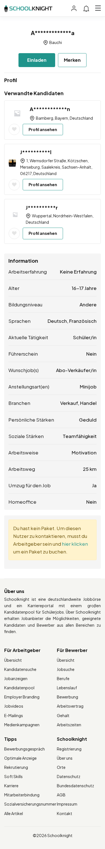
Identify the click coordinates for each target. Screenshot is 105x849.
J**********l (36, 152)
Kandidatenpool (19, 687)
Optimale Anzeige (20, 758)
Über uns (65, 758)
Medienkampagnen (21, 724)
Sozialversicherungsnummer (30, 803)
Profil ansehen (43, 129)
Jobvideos (13, 705)
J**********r (42, 207)
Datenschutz (68, 776)
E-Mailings (13, 715)
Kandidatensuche (20, 669)
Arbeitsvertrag (70, 705)
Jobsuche (65, 669)
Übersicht (13, 660)
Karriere (11, 785)
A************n (50, 109)
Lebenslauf (67, 687)
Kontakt (64, 813)
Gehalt (63, 715)
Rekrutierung (16, 767)
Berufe (63, 678)
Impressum (67, 803)
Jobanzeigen (15, 678)
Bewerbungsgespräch (24, 748)
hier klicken (75, 544)
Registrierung (69, 748)
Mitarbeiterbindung (21, 794)
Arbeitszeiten (69, 724)
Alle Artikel (13, 813)
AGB (61, 794)
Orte (61, 767)
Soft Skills (13, 776)
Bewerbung (67, 696)
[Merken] (14, 129)
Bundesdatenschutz (75, 785)
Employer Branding (21, 696)
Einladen (36, 60)
